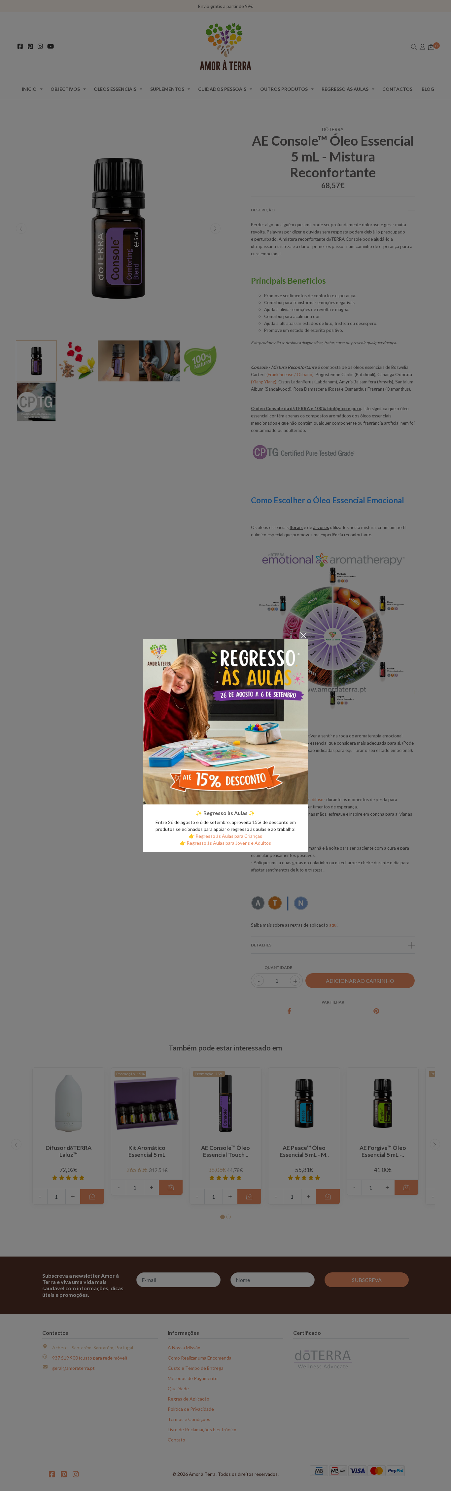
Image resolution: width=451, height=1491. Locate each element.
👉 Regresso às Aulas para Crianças (225, 836)
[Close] (303, 635)
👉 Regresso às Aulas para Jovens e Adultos (225, 843)
